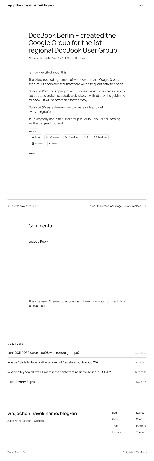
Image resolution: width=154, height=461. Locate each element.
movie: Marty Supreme (23, 381)
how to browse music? (24, 206)
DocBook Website (66, 58)
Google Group (108, 79)
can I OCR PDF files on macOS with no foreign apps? (43, 352)
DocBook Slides (39, 107)
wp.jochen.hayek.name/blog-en (31, 5)
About (142, 5)
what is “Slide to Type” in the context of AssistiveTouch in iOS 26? (53, 362)
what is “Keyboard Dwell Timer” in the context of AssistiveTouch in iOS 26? (59, 372)
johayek (42, 58)
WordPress (141, 452)
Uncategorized (82, 58)
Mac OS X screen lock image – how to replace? (116, 206)
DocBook (52, 58)
